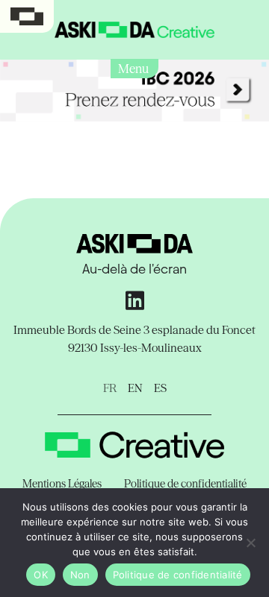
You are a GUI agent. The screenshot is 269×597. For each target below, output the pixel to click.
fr (110, 388)
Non (80, 575)
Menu (134, 68)
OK (41, 575)
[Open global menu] (26, 16)
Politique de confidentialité (185, 483)
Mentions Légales (62, 483)
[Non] (250, 542)
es (160, 388)
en (135, 388)
